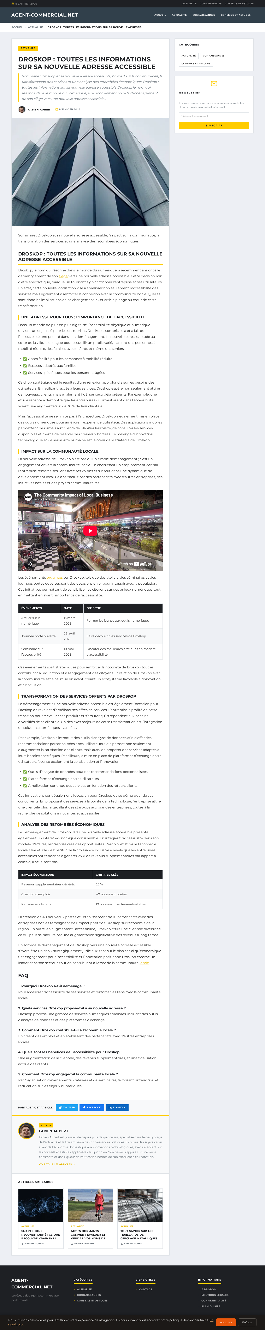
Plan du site (210, 1306)
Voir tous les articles (55, 1164)
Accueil (17, 27)
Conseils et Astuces (239, 3)
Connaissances (211, 3)
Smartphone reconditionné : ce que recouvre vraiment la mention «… (40, 1236)
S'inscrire (214, 125)
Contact (145, 1289)
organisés (55, 577)
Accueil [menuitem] (160, 14)
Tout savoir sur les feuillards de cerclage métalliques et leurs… (139, 1236)
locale (144, 963)
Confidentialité (213, 1300)
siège (63, 276)
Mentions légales (215, 1294)
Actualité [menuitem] (179, 14)
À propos (208, 1289)
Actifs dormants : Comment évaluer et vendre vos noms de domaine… (88, 1236)
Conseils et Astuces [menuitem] (236, 14)
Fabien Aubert (53, 1131)
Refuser (247, 1322)
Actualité (189, 3)
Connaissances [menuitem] (204, 14)
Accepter (226, 1322)
